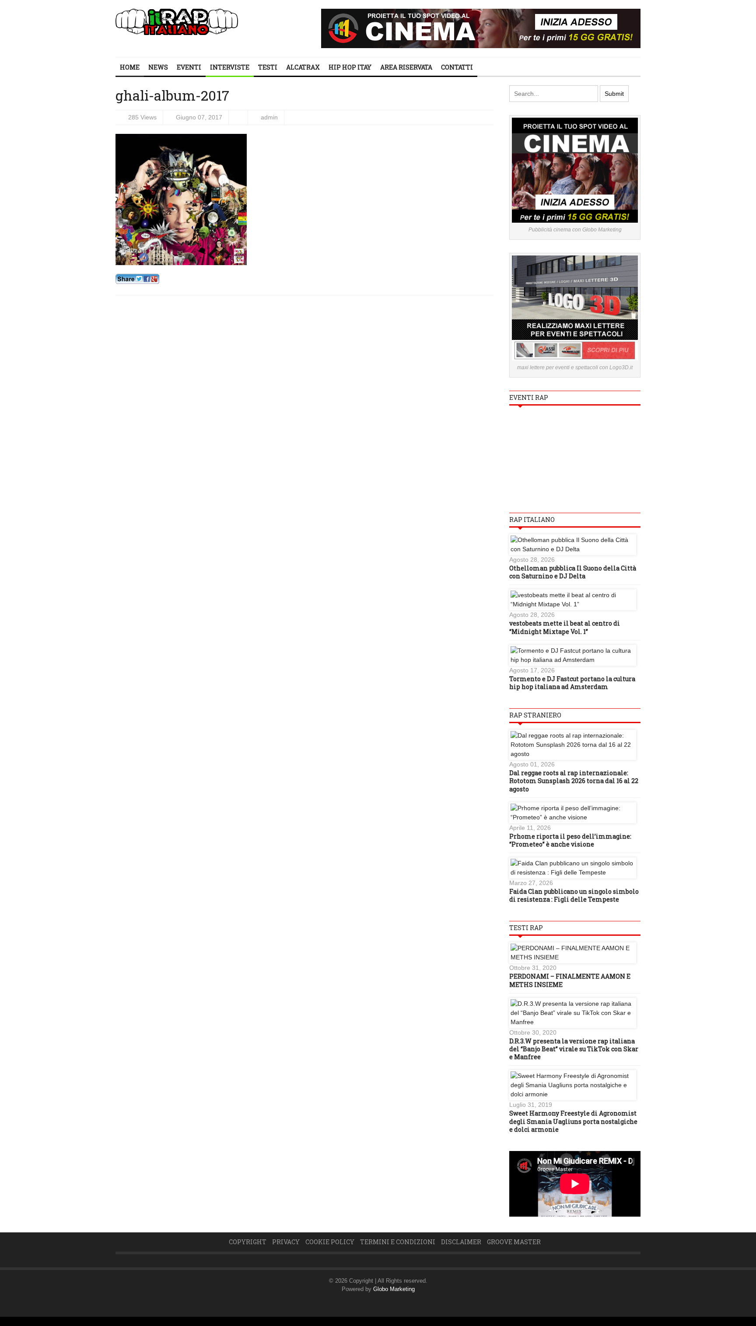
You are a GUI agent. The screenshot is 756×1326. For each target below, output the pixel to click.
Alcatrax (303, 67)
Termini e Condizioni (397, 1242)
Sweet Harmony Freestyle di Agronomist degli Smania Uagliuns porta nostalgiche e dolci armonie (573, 1121)
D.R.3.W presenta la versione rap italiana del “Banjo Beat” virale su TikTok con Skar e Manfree (573, 1049)
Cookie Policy (329, 1242)
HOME (130, 67)
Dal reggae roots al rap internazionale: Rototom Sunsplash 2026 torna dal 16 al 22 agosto (573, 781)
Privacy (286, 1242)
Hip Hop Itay (350, 67)
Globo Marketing (394, 1289)
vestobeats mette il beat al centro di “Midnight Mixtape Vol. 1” (564, 627)
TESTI (267, 67)
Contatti (457, 67)
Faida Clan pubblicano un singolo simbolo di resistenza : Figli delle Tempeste (574, 895)
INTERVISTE (229, 67)
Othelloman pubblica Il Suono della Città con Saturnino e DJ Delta (572, 572)
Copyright (247, 1242)
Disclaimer (461, 1242)
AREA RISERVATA (406, 67)
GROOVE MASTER (514, 1242)
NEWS (158, 67)
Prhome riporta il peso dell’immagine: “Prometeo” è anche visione (570, 840)
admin (269, 117)
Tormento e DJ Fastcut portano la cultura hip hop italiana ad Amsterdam (572, 683)
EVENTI (189, 67)
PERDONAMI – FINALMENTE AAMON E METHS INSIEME (569, 980)
